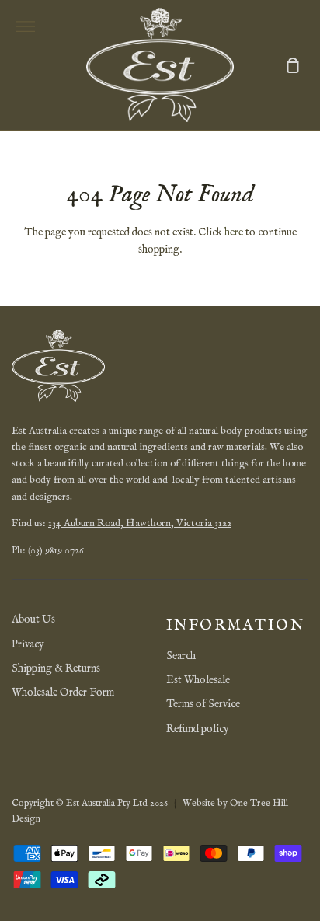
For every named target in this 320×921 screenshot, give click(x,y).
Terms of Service (203, 704)
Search (181, 656)
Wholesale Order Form (63, 692)
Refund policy (197, 729)
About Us (33, 619)
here (233, 232)
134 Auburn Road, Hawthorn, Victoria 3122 (139, 523)
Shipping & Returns (56, 668)
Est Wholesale (198, 680)
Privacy (28, 644)
